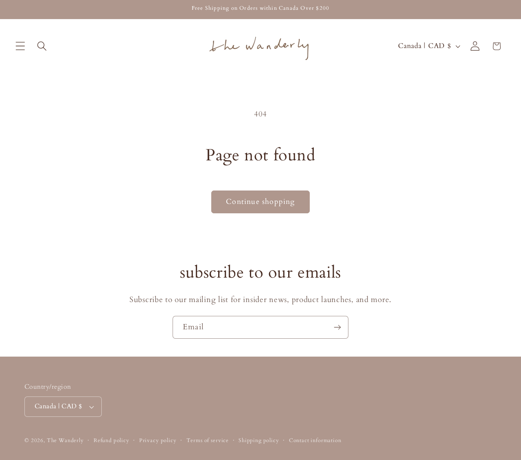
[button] (20, 46)
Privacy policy (158, 440)
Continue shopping (260, 202)
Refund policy (111, 440)
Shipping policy (259, 440)
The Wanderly (65, 440)
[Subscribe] (337, 327)
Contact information (315, 440)
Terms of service (207, 440)
